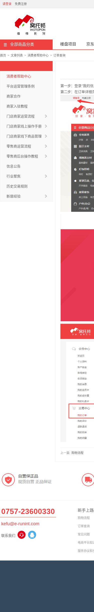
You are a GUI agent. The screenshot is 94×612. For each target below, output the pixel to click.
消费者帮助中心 (38, 55)
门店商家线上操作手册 (24, 126)
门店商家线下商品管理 (24, 136)
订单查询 (59, 55)
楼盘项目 (68, 44)
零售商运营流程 (19, 146)
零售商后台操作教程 (22, 156)
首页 (3, 55)
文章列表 (17, 55)
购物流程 (77, 453)
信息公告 (14, 166)
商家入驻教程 (17, 106)
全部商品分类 (22, 44)
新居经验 (14, 196)
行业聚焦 (14, 176)
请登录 (7, 4)
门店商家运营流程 (21, 116)
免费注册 (21, 4)
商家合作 (14, 96)
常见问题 (84, 534)
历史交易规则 (17, 186)
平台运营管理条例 (21, 86)
